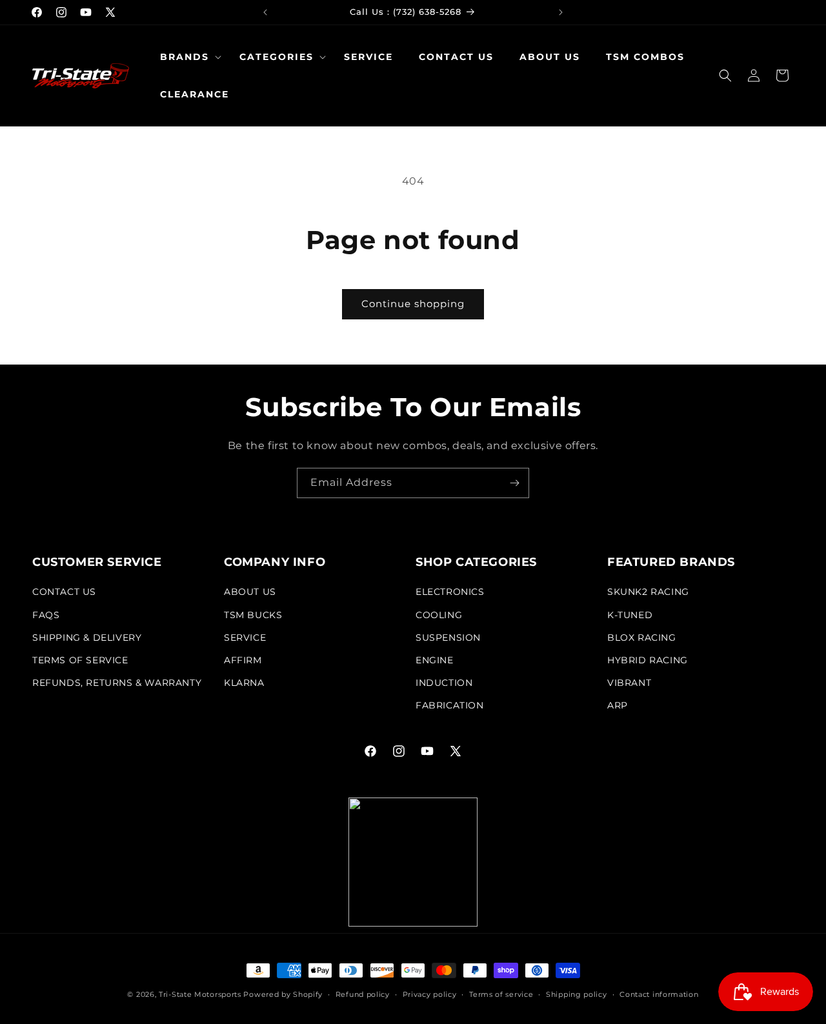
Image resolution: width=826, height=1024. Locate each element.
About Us (250, 592)
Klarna (244, 682)
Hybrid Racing (647, 660)
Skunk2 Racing (648, 592)
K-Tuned (629, 615)
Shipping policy (576, 993)
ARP (617, 706)
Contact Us (64, 592)
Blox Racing (641, 637)
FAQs (45, 615)
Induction (444, 682)
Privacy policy (430, 993)
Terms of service (501, 993)
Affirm (243, 660)
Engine (435, 660)
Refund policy (363, 993)
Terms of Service (80, 660)
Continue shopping (413, 303)
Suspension (448, 637)
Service (245, 637)
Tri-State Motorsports (200, 994)
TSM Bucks (253, 615)
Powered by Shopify (283, 994)
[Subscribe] (514, 483)
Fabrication (450, 706)
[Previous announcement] (265, 12)
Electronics (450, 592)
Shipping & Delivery (86, 637)
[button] (187, 56)
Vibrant (629, 682)
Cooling (439, 615)
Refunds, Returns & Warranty (116, 682)
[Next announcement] (561, 12)
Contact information (659, 993)
